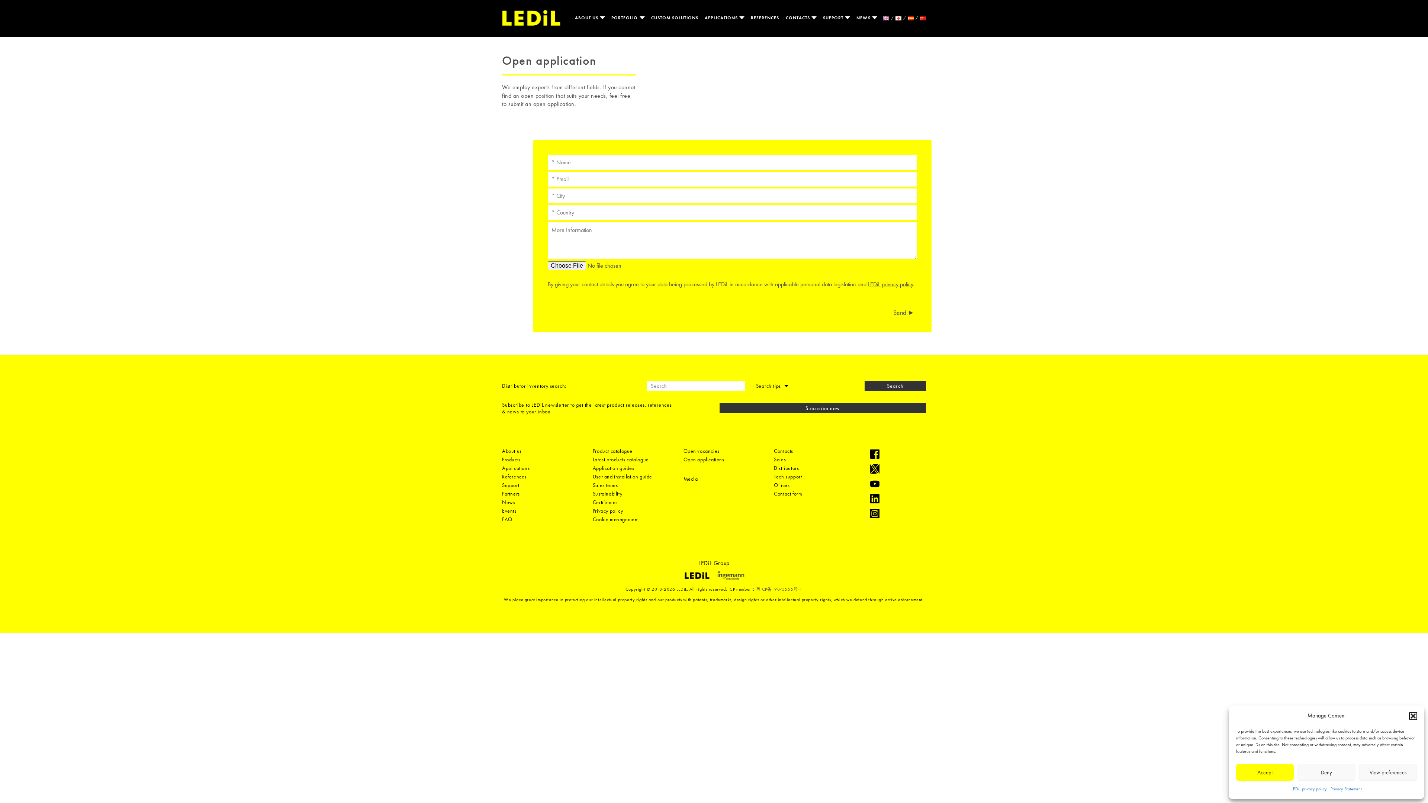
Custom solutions (675, 18)
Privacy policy (608, 510)
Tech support (788, 476)
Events (509, 510)
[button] (1413, 716)
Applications (722, 18)
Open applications (704, 459)
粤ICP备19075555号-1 (779, 589)
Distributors (786, 468)
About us (587, 18)
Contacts (798, 18)
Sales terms (605, 485)
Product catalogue (613, 451)
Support (834, 18)
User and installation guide (622, 476)
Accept (1265, 772)
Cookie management (616, 519)
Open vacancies (702, 451)
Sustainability (607, 493)
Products (511, 459)
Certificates (605, 502)
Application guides (613, 468)
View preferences (1388, 772)
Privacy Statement (1346, 789)
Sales (780, 459)
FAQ (507, 519)
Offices (781, 485)
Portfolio (625, 18)
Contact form (788, 493)
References (765, 18)
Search (895, 386)
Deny (1326, 772)
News (864, 18)
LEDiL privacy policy (1309, 789)
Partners (511, 493)
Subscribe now (822, 408)
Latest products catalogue (621, 459)
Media (691, 478)
